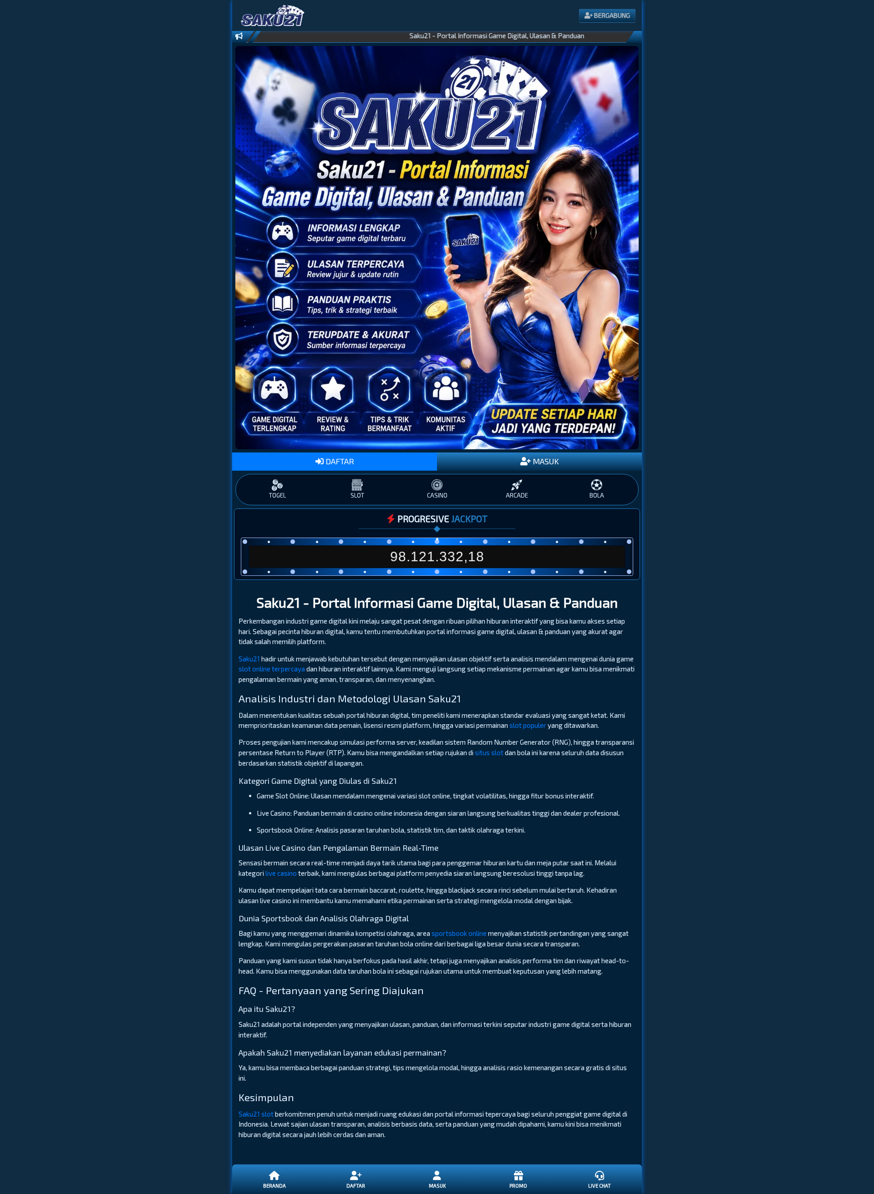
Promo (518, 1186)
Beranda (274, 1186)
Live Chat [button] (599, 1186)
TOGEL (277, 495)
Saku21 (249, 659)
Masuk (437, 1186)
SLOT (357, 495)
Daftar (355, 1186)
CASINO (437, 495)
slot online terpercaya (272, 669)
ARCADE (517, 495)
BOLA (596, 495)
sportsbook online (459, 933)
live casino (281, 873)
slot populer (527, 725)
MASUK (545, 461)
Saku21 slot (256, 1114)
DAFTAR (339, 461)
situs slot (489, 752)
